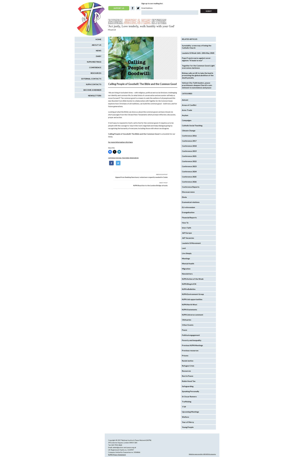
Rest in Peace (187, 376)
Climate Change (188, 130)
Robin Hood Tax (188, 381)
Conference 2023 (189, 166)
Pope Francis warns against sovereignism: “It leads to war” (196, 59)
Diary (98, 56)
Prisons (185, 355)
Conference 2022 (189, 161)
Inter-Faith (186, 228)
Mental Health (188, 263)
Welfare (185, 417)
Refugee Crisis (188, 366)
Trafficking (186, 401)
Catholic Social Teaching (118, 158)
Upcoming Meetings (190, 412)
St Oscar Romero (189, 396)
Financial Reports (189, 217)
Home (98, 39)
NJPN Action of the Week (193, 279)
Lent (184, 248)
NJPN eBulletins (188, 289)
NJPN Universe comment (192, 315)
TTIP (184, 407)
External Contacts (91, 79)
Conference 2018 (189, 146)
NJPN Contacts (93, 84)
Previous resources (190, 350)
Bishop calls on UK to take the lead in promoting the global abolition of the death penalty (197, 75)
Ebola (184, 197)
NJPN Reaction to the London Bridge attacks (150, 184)
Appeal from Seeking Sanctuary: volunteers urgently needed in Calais (141, 176)
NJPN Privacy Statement (117, 455)
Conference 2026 (189, 182)
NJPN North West (189, 304)
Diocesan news (188, 192)
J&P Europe (187, 233)
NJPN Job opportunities (192, 299)
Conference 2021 (189, 156)
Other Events (187, 325)
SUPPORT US (119, 8)
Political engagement (191, 335)
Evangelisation (188, 212)
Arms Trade (187, 110)
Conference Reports (190, 187)
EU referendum (188, 207)
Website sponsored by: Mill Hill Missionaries (202, 454)
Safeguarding (187, 386)
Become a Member (92, 90)
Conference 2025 (189, 177)
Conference (95, 67)
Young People (188, 427)
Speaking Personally (190, 391)
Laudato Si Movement (191, 243)
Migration (186, 269)
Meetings (186, 258)
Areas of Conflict (189, 105)
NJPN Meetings (94, 62)
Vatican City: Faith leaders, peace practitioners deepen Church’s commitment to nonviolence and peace (197, 85)
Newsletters (187, 274)
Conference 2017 (189, 141)
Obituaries (186, 320)
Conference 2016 (189, 136)
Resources (134, 158)
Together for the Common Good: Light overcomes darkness (198, 66)
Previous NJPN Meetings (192, 345)
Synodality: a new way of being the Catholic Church (196, 46)
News (98, 50)
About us (96, 45)
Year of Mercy (188, 422)
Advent (185, 100)
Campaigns (186, 120)
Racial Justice (187, 361)
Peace (184, 330)
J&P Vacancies (188, 238)
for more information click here (120, 142)
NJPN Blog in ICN (189, 284)
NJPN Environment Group (193, 294)
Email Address (147, 8)
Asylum (185, 115)
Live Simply (187, 253)
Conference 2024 (189, 171)
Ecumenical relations (190, 202)
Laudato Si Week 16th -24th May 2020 (198, 53)
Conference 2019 (189, 151)
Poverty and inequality (191, 340)
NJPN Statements (189, 309)
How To (185, 223)
